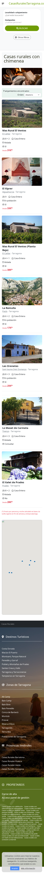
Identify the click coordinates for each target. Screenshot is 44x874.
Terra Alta (6, 731)
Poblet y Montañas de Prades (15, 664)
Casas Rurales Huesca (12, 761)
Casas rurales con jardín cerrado (28, 828)
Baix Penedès (8, 708)
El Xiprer (7, 188)
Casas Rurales (7, 624)
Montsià (5, 716)
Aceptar (15, 868)
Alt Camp (6, 696)
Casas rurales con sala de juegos (13, 830)
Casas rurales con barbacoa (25, 826)
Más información (28, 868)
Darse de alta (9, 794)
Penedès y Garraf (10, 660)
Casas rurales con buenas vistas (13, 810)
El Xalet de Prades (13, 482)
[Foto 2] (15, 125)
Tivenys (5, 431)
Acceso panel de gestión (15, 797)
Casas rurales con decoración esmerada (16, 818)
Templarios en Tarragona (13, 676)
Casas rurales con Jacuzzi (28, 824)
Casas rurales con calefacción (12, 806)
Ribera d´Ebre (8, 724)
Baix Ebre (6, 704)
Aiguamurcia (8, 192)
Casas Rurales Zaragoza (13, 769)
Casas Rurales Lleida (11, 765)
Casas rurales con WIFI (32, 808)
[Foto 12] (26, 125)
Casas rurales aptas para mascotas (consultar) (24, 816)
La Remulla (9, 308)
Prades (5, 485)
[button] (31, 560)
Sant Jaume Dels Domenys (14, 369)
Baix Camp (6, 700)
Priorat (5, 720)
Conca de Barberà (10, 712)
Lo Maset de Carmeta (15, 428)
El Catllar (6, 133)
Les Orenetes (10, 366)
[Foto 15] (29, 125)
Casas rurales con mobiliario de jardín (24, 834)
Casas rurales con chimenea (24, 812)
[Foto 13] (27, 125)
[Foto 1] (14, 125)
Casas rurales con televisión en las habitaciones (19, 807)
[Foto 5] (18, 125)
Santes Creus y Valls (11, 668)
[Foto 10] (24, 125)
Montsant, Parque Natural (14, 656)
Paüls (4, 311)
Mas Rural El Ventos (14, 130)
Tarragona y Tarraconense (14, 672)
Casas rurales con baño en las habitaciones (21, 837)
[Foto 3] (16, 125)
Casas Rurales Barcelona (13, 757)
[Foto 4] (17, 125)
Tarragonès (7, 728)
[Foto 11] (25, 125)
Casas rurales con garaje (19, 820)
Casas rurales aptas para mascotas (20, 822)
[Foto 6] (24, 183)
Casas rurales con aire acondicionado (15, 836)
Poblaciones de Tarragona (14, 736)
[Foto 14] (28, 125)
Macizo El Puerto (9, 652)
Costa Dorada (8, 648)
